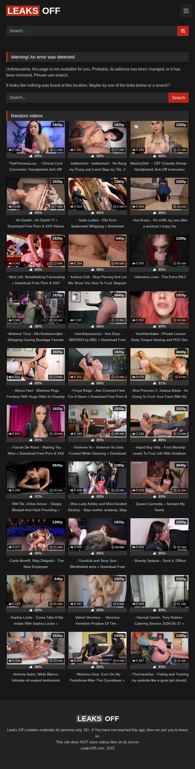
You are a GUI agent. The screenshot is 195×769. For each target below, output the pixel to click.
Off (33, 11)
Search (178, 98)
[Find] (183, 31)
